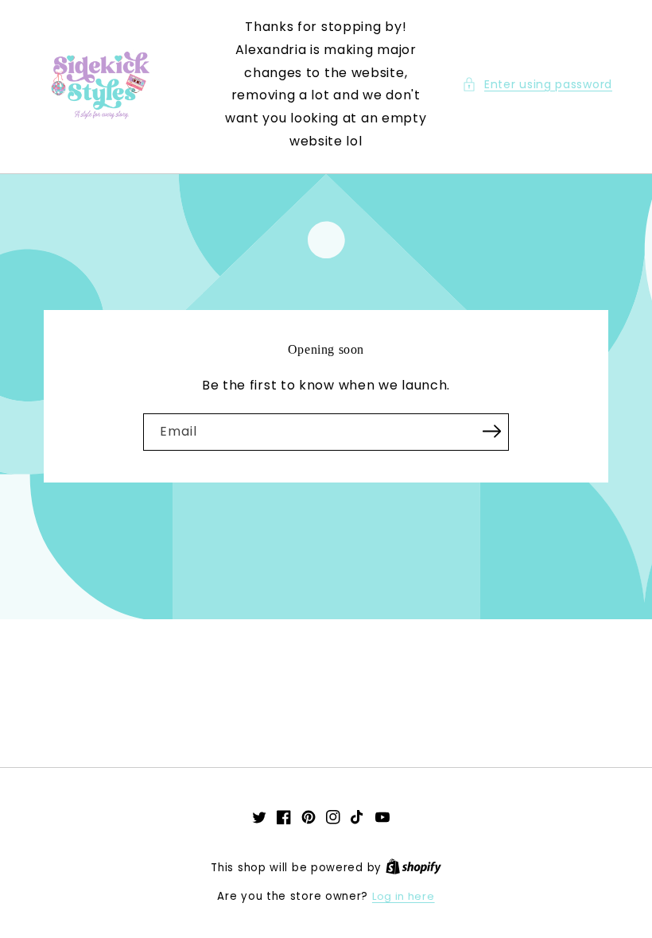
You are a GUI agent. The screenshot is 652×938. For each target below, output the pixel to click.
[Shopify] (413, 867)
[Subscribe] (491, 430)
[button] (537, 85)
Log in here (403, 896)
